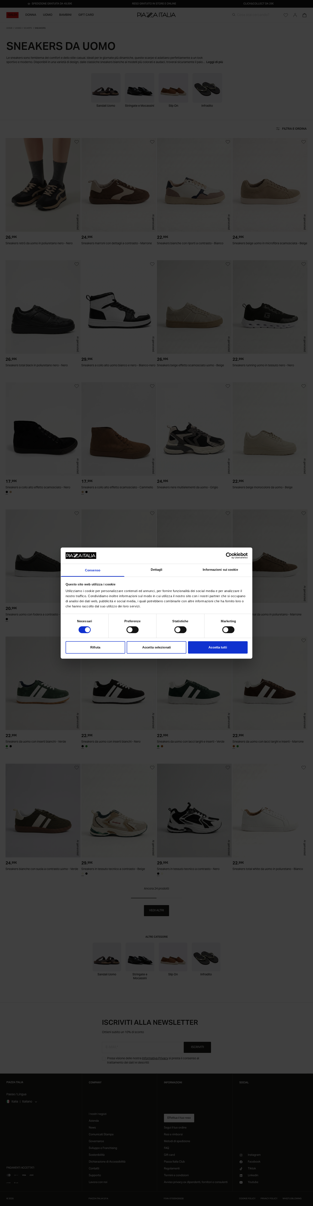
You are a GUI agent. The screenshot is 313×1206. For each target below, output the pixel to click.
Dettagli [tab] (156, 569)
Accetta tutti (217, 647)
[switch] (132, 629)
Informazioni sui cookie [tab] (220, 569)
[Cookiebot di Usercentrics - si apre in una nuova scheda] (229, 555)
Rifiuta (95, 647)
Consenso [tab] (92, 570)
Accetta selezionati (156, 647)
